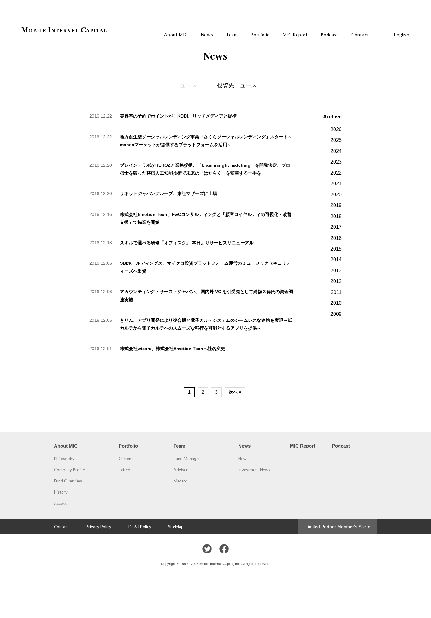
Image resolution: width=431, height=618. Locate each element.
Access (60, 503)
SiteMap (176, 526)
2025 (336, 140)
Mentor (180, 480)
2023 (336, 162)
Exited (124, 469)
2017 (336, 227)
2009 (336, 314)
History (61, 491)
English (402, 34)
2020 (336, 194)
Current (126, 458)
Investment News (254, 469)
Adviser (181, 469)
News (207, 34)
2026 (336, 129)
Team (232, 34)
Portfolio (260, 34)
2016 (336, 238)
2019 (336, 205)
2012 (336, 281)
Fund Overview (68, 480)
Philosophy (64, 458)
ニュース (185, 85)
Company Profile (69, 469)
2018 (336, 216)
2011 (336, 292)
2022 (336, 173)
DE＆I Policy (139, 526)
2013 (336, 270)
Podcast (329, 34)
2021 (336, 183)
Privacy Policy (98, 526)
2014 (336, 259)
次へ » (235, 392)
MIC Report (295, 34)
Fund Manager (187, 458)
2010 (336, 303)
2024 (336, 151)
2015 (336, 248)
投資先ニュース (237, 85)
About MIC (176, 34)
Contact (360, 34)
